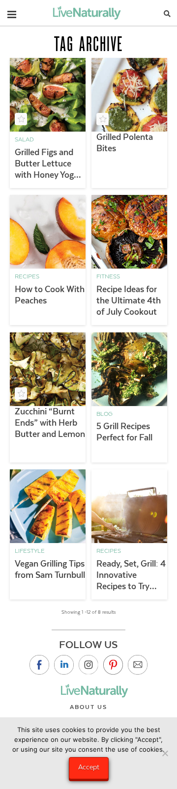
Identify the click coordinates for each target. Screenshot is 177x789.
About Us (88, 707)
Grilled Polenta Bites (124, 142)
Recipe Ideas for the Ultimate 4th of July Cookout (128, 300)
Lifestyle (30, 550)
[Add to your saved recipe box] (21, 119)
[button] (11, 12)
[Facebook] (39, 665)
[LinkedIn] (64, 665)
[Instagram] (88, 665)
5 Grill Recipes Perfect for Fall (124, 431)
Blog (104, 413)
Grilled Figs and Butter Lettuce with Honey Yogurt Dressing (50, 164)
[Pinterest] (113, 665)
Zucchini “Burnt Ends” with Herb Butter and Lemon (50, 423)
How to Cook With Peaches (50, 294)
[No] (165, 753)
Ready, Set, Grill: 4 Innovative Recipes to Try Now (131, 575)
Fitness (108, 276)
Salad (24, 139)
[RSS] (138, 665)
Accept (88, 767)
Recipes (27, 276)
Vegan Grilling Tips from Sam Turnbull (50, 569)
